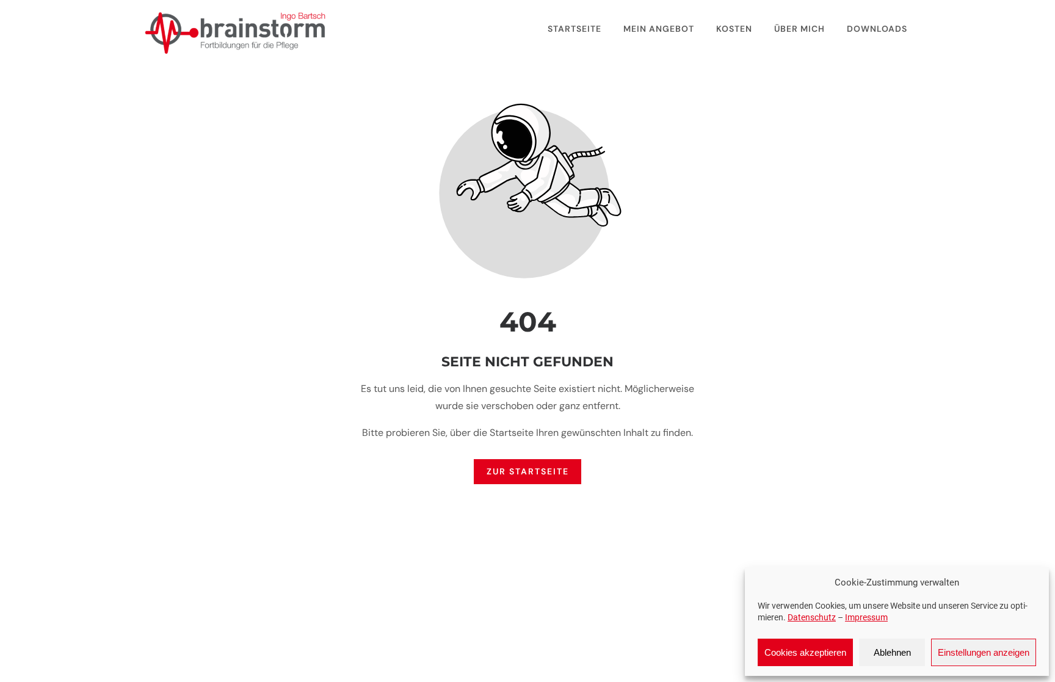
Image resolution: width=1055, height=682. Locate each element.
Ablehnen (892, 652)
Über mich (799, 28)
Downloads (877, 28)
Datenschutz (812, 617)
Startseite (574, 28)
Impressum (866, 617)
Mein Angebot (658, 28)
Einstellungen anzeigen (983, 652)
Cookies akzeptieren (805, 652)
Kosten (734, 28)
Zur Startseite (528, 471)
